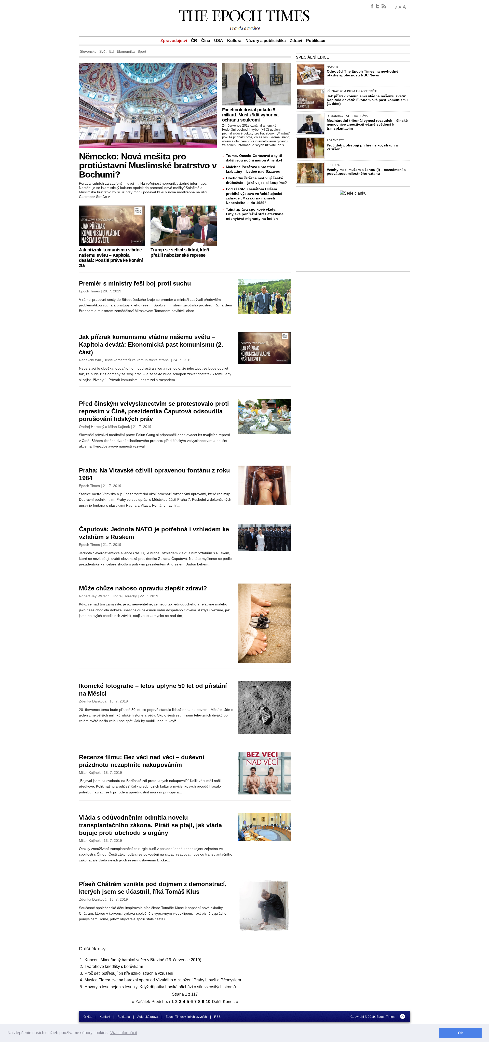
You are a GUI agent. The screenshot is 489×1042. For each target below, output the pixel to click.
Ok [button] (460, 1033)
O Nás (88, 1017)
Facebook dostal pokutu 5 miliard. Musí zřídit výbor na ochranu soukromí (250, 115)
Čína (205, 40)
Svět (102, 51)
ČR (194, 40)
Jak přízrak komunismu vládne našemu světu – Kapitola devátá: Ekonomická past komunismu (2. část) (151, 344)
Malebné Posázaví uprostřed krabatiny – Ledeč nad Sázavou (253, 169)
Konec (229, 1001)
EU (111, 51)
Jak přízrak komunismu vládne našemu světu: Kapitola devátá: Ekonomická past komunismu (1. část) (367, 100)
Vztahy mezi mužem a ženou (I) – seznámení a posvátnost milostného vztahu (366, 171)
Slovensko (88, 51)
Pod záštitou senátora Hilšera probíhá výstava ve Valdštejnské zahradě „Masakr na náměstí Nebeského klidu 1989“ (254, 196)
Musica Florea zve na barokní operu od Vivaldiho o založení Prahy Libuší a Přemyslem (163, 980)
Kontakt (105, 1017)
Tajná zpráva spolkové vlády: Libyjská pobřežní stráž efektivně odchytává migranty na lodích (254, 214)
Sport (142, 51)
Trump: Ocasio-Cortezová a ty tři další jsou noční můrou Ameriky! (254, 158)
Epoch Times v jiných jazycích (186, 1017)
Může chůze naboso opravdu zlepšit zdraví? (143, 588)
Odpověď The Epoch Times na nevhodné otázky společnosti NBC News (362, 73)
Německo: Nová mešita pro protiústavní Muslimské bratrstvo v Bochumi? (147, 165)
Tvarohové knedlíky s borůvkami (114, 966)
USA (218, 40)
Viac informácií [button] (123, 1033)
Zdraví (296, 40)
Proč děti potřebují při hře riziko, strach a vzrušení (129, 973)
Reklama (123, 1017)
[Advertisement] (353, 236)
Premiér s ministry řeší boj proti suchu (135, 283)
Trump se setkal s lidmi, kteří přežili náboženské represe (180, 252)
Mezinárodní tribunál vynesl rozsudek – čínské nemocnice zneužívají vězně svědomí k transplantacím (367, 124)
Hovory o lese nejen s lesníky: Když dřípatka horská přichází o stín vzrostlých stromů (160, 987)
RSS (217, 1017)
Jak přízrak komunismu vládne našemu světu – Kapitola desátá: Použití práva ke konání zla (111, 257)
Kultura (234, 40)
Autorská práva (147, 1017)
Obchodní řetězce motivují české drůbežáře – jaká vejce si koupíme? (256, 180)
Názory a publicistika (266, 40)
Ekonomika (126, 51)
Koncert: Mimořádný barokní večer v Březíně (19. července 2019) (143, 960)
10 (208, 1001)
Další (216, 1001)
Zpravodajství (173, 40)
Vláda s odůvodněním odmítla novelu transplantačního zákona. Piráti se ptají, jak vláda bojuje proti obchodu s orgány (150, 825)
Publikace (315, 40)
